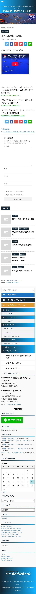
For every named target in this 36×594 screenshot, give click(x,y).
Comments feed (7, 558)
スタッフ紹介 (8, 313)
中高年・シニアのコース (11, 343)
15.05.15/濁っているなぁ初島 (23, 219)
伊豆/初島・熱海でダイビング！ (18, 11)
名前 (5, 168)
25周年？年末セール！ (9, 438)
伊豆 (21, 131)
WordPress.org (6, 560)
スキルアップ (9, 325)
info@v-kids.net (14, 404)
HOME (7, 310)
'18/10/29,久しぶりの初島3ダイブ (12, 453)
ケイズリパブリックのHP (9, 534)
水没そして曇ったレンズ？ (22, 271)
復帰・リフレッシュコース (12, 336)
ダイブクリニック (9, 332)
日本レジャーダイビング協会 (11, 536)
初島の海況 (6, 129)
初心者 (28, 131)
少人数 (33, 131)
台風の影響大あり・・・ (14, 280)
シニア (5, 131)
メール (6, 176)
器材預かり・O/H (10, 351)
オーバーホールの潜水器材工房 (11, 532)
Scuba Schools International (11, 531)
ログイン (4, 554)
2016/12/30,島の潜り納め (22, 245)
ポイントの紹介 (8, 321)
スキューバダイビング (14, 131)
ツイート (4, 518)
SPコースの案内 (8, 328)
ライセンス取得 (10, 340)
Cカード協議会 (6, 526)
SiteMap (5, 545)
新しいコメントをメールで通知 (15, 191)
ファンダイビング (11, 317)
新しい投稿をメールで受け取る (15, 195)
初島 (24, 131)
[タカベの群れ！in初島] (25, 44)
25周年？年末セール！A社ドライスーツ (14, 449)
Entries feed (5, 556)
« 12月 (3, 492)
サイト (6, 184)
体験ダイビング (10, 347)
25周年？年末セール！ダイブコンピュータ (15, 440)
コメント (7, 146)
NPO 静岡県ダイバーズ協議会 (11, 529)
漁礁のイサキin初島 (12, 282)
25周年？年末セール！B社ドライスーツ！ (15, 444)
